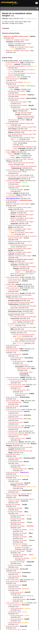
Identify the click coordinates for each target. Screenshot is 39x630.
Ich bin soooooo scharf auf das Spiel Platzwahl (21, 162)
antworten (6, 28)
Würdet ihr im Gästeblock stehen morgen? (17, 40)
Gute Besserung (12, 433)
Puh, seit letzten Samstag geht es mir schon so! (19, 66)
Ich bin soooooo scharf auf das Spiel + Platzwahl (19, 159)
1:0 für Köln (9, 193)
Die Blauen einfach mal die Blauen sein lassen (21, 298)
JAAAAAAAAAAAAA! (12, 349)
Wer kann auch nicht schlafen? (14, 82)
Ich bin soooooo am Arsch (13, 409)
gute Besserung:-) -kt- (14, 426)
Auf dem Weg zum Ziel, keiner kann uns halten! (21, 177)
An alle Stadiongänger (12, 200)
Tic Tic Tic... (9, 64)
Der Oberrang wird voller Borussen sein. (21, 245)
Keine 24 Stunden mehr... (13, 400)
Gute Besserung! (13, 431)
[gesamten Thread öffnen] (34, 60)
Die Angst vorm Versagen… (13, 504)
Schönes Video (10, 284)
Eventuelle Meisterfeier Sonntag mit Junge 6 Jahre (20, 123)
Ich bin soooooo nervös (11, 60)
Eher (12, 89)
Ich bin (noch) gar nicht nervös (14, 196)
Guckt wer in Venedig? (12, 180)
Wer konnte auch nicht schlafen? (17, 94)
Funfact (8, 152)
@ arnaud (34, 18)
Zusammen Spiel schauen (13, 454)
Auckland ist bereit (11, 77)
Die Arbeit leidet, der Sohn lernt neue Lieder (18, 443)
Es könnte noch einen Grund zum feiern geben (19, 295)
